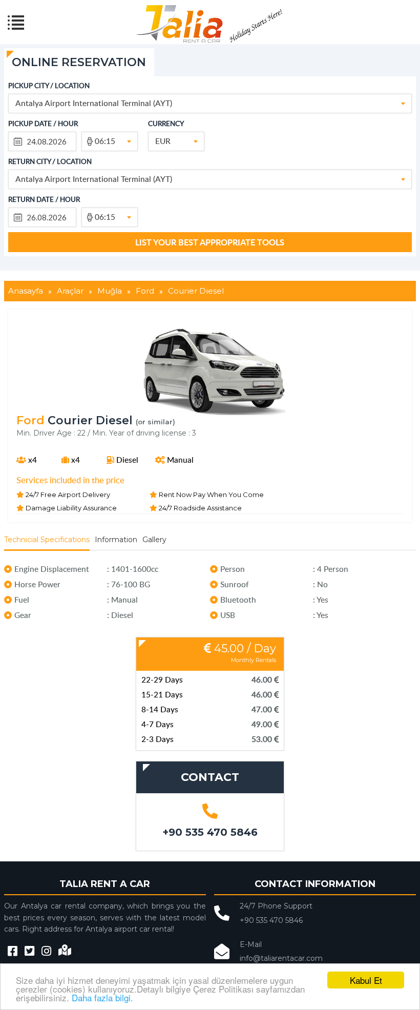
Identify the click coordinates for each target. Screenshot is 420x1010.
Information (116, 539)
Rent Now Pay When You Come (210, 494)
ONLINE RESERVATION (79, 62)
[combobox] (210, 103)
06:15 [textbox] (105, 140)
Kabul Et (366, 980)
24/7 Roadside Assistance (199, 507)
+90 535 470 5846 (210, 832)
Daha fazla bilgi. (102, 997)
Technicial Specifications (47, 539)
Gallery (154, 539)
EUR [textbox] (163, 140)
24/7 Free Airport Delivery (67, 494)
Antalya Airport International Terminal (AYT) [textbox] (93, 102)
